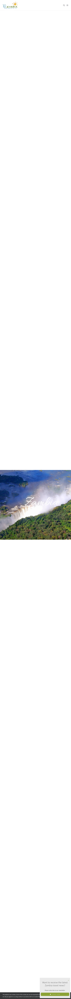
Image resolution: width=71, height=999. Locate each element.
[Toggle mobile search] (64, 5)
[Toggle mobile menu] (67, 5)
